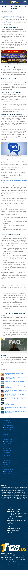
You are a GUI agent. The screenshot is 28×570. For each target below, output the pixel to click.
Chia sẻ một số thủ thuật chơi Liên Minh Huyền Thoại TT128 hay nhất (15, 378)
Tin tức (6, 432)
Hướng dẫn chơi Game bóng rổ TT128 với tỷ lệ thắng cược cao (15, 386)
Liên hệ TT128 (7, 429)
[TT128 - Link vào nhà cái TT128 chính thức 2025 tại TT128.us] (14, 2)
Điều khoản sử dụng (8, 423)
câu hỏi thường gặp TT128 (11, 16)
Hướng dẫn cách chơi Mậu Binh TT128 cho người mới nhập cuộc (14, 403)
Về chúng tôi (7, 420)
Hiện (11, 11)
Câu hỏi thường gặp (8, 427)
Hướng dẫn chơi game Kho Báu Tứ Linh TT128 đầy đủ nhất (15, 374)
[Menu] (2, 2)
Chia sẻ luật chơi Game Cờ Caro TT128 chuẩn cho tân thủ (15, 382)
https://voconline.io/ (17, 532)
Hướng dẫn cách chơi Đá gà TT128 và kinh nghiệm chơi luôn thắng (14, 395)
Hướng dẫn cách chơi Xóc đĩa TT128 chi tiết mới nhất (16, 408)
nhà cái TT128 (6, 22)
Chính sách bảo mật (8, 425)
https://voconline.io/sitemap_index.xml (15, 564)
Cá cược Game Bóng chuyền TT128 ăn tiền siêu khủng (16, 391)
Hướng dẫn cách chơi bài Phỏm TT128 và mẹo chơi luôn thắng (15, 412)
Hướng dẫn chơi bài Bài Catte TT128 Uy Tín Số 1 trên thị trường (15, 399)
